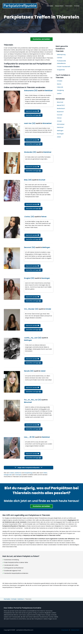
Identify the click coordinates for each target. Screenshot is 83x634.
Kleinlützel (60, 127)
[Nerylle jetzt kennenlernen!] (12, 382)
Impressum (65, 630)
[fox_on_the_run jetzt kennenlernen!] (12, 410)
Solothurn (21, 599)
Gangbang (60, 90)
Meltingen (60, 130)
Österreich (68, 6)
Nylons (59, 84)
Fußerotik (60, 87)
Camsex (59, 58)
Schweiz (76, 6)
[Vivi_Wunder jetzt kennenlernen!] (12, 320)
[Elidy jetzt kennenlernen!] (12, 190)
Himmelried (60, 124)
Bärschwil (60, 102)
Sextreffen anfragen (32, 115)
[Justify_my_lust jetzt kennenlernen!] (12, 348)
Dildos (45, 473)
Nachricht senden (32, 111)
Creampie (18, 475)
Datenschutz (75, 630)
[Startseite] (20, 5)
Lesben (59, 93)
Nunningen (60, 134)
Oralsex (11, 473)
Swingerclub (8, 475)
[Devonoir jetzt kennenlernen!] (12, 258)
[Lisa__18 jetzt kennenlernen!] (12, 448)
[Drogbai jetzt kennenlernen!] (12, 289)
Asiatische (18, 473)
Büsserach (60, 112)
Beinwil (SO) (61, 105)
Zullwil (59, 137)
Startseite (50, 6)
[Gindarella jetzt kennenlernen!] (12, 163)
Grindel (59, 121)
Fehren (59, 118)
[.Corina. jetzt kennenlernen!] (12, 227)
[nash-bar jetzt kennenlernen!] (12, 134)
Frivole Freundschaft (63, 66)
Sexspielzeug (28, 473)
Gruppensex (61, 70)
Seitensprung (61, 54)
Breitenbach (61, 108)
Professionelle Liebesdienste (61, 62)
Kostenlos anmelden (41, 39)
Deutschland (59, 6)
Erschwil (59, 115)
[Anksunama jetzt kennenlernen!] (12, 101)
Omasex (59, 81)
